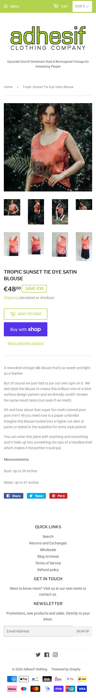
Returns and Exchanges (48, 543)
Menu (14, 6)
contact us (47, 594)
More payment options (26, 343)
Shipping (11, 298)
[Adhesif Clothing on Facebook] (46, 655)
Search (48, 536)
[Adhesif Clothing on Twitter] (38, 655)
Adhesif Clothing (35, 669)
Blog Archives (48, 556)
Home (8, 87)
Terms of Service (48, 563)
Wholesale (48, 550)
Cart (64, 6)
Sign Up (83, 631)
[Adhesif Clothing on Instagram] (55, 655)
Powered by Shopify (66, 669)
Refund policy (48, 570)
